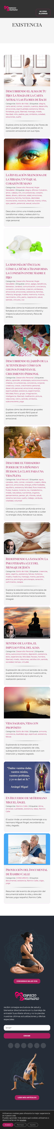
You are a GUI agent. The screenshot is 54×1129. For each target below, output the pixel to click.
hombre (41, 657)
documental (11, 880)
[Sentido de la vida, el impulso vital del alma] (27, 622)
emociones (10, 109)
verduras (38, 498)
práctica (9, 579)
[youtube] (36, 1045)
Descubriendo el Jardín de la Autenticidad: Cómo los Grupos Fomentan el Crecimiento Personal (27, 367)
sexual (28, 203)
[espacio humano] (11, 6)
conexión (10, 289)
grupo (22, 393)
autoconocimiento (39, 380)
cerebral (18, 286)
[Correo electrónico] (43, 37)
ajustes (23, 1120)
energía (37, 388)
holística (38, 574)
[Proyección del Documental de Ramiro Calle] (27, 849)
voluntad (18, 501)
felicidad (9, 393)
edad (29, 195)
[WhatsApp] (29, 37)
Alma (8, 654)
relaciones (10, 399)
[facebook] (10, 1045)
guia (17, 111)
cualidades (18, 809)
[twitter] (17, 1045)
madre (25, 294)
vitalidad (9, 501)
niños (43, 201)
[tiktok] (43, 1045)
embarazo (38, 289)
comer (19, 106)
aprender (16, 380)
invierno (22, 490)
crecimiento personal (30, 385)
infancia (9, 294)
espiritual (33, 734)
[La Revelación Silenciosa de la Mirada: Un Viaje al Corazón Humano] (27, 154)
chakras (9, 383)
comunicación (29, 286)
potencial (21, 203)
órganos (35, 493)
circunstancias (28, 193)
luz (28, 490)
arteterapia (26, 380)
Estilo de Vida (22, 103)
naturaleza (16, 493)
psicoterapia (29, 579)
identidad (35, 198)
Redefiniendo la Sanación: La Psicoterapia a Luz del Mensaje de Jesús (27, 563)
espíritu (14, 574)
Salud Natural (22, 479)
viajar (41, 880)
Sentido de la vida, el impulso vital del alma (22, 645)
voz (22, 300)
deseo (8, 195)
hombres (26, 198)
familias (39, 292)
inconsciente (11, 201)
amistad (9, 809)
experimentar (34, 391)
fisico (16, 393)
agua (41, 479)
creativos (10, 385)
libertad (23, 111)
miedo (39, 111)
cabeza (14, 193)
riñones (32, 495)
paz (26, 114)
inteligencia (11, 396)
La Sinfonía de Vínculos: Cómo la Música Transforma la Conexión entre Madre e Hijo (26, 270)
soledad (41, 114)
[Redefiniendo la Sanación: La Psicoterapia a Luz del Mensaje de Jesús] (27, 538)
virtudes (25, 662)
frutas (8, 490)
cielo (16, 482)
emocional (10, 292)
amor (8, 193)
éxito (8, 657)
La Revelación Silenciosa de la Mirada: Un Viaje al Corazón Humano (26, 179)
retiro (18, 399)
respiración (32, 297)
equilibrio (10, 487)
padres (21, 114)
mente (38, 201)
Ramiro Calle (22, 806)
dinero (14, 195)
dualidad (20, 734)
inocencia (22, 201)
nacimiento (11, 297)
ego (26, 734)
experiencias (16, 657)
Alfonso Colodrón (39, 190)
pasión (13, 203)
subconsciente (12, 401)
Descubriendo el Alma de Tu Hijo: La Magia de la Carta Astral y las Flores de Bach (26, 95)
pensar (22, 495)
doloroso (22, 195)
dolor (8, 574)
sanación (39, 579)
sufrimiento (11, 582)
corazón (26, 106)
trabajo (31, 498)
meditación (30, 396)
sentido (9, 300)
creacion (29, 289)
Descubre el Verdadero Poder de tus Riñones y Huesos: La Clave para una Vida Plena (24, 469)
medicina (16, 577)
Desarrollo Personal (25, 187)
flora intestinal (39, 487)
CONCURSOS (22, 878)
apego (33, 284)
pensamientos (12, 495)
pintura (39, 396)
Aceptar (8, 1125)
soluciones (10, 117)
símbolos (33, 114)
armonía (42, 731)
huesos (15, 490)
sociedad (10, 662)
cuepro (37, 482)
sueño (18, 117)
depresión (33, 654)
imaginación (31, 393)
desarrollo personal (14, 388)
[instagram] (23, 1045)
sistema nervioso (13, 498)
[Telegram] (36, 37)
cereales (9, 482)
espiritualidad (22, 109)
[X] (15, 37)
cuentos (34, 106)
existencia (33, 109)
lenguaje (17, 294)
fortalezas (10, 111)
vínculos (16, 300)
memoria (33, 294)
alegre (28, 190)
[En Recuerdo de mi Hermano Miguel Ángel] (27, 777)
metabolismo (36, 490)
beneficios (41, 284)
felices (41, 109)
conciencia (41, 286)
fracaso (34, 657)
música (41, 294)
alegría (42, 103)
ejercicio (9, 485)
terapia (20, 582)
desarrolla (43, 106)
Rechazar (20, 1125)
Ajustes (33, 1125)
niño (16, 114)
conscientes (20, 289)
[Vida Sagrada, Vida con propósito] (27, 702)
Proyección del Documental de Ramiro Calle (26, 872)
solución (36, 203)
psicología (18, 579)
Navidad (9, 114)
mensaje (31, 111)
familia (18, 198)
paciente (40, 577)
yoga (21, 401)
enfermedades (38, 485)
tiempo (17, 662)
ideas (36, 809)
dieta (43, 482)
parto (23, 297)
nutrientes (26, 493)
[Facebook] (8, 37)
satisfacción (35, 659)
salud (40, 297)
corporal (40, 383)
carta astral (11, 106)
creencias (43, 571)
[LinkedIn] (22, 37)
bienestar (10, 286)
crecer (17, 385)
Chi (19, 193)
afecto (8, 380)
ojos (7, 203)
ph (27, 495)
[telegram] (30, 1045)
